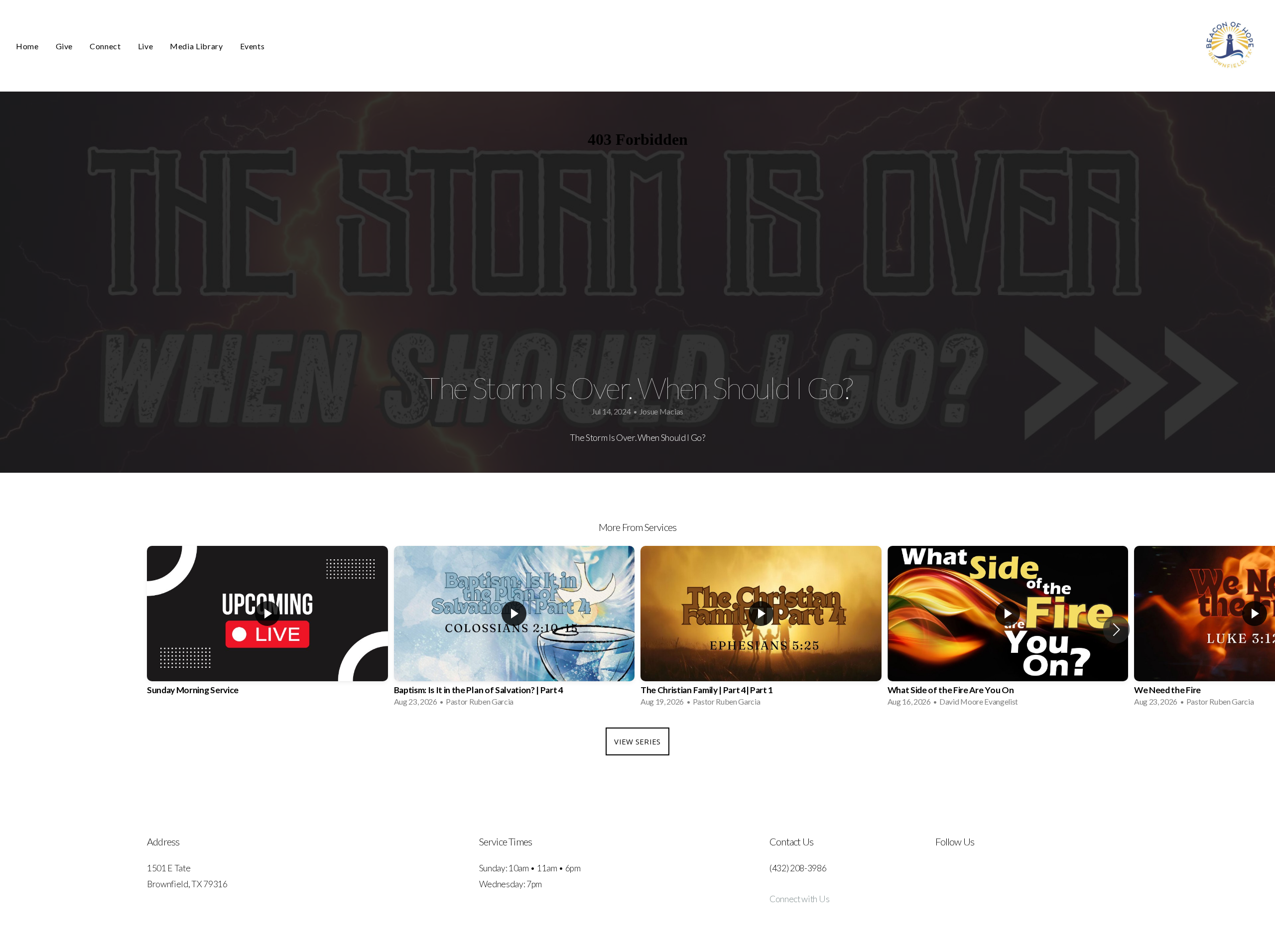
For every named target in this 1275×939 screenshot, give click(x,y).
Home (27, 46)
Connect (105, 46)
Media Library (196, 46)
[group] (267, 629)
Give (64, 46)
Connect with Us (799, 899)
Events (252, 46)
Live (145, 46)
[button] (1116, 629)
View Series (637, 741)
